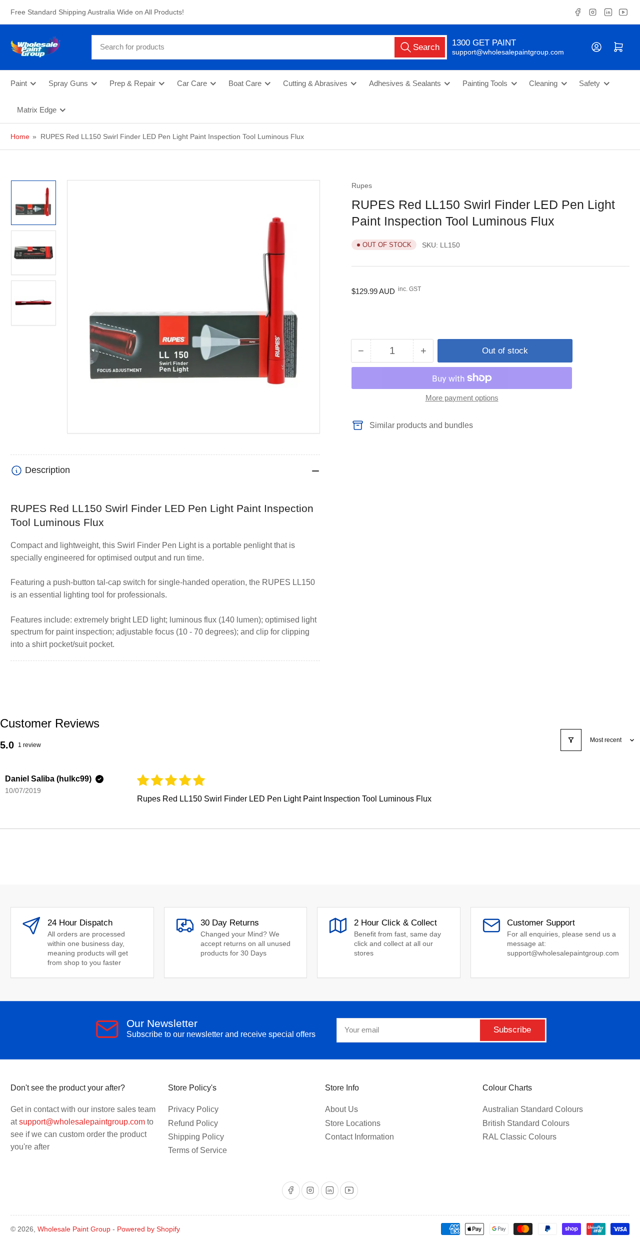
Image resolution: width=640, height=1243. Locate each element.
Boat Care (245, 84)
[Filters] (571, 740)
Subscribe (512, 1029)
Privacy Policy (193, 1109)
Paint (18, 84)
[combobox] (269, 47)
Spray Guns (68, 84)
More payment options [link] (462, 398)
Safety (589, 84)
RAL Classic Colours (519, 1136)
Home (20, 136)
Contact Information (359, 1136)
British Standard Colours (526, 1123)
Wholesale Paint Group (74, 1229)
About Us (341, 1109)
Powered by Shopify (148, 1229)
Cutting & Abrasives (315, 84)
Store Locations (352, 1123)
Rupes (362, 186)
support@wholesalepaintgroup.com (499, 52)
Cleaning (543, 84)
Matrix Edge (36, 110)
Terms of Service (197, 1150)
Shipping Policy (196, 1136)
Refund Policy (193, 1123)
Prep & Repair (133, 84)
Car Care (192, 84)
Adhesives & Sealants (405, 84)
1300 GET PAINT (484, 43)
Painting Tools (485, 84)
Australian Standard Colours (532, 1109)
